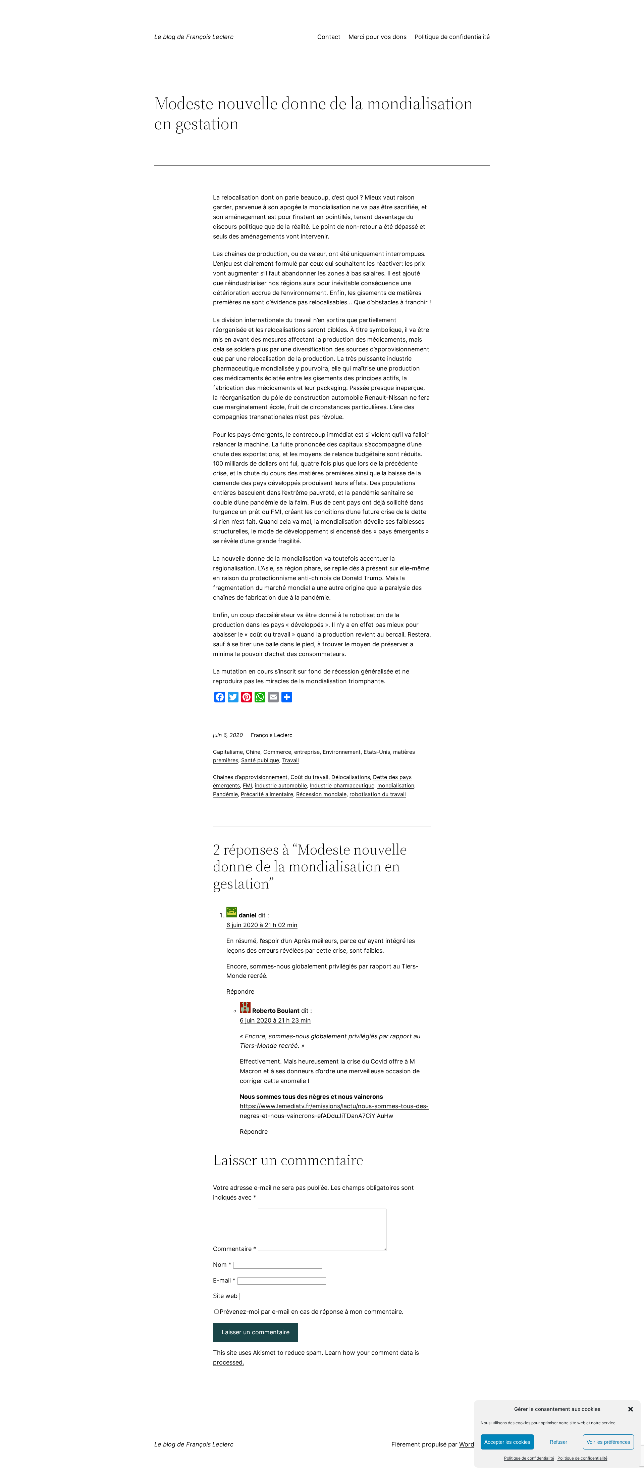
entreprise (307, 751)
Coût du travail (309, 777)
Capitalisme (228, 751)
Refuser (558, 1442)
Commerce (277, 751)
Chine (253, 751)
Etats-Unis (377, 751)
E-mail (224, 1280)
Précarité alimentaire (267, 794)
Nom (222, 1264)
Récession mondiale (321, 794)
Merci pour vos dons (377, 36)
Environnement (342, 751)
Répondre (240, 991)
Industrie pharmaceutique (342, 785)
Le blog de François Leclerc (193, 36)
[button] (630, 1409)
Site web (225, 1295)
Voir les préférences (608, 1442)
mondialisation (395, 785)
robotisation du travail (378, 794)
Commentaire (234, 1248)
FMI (247, 785)
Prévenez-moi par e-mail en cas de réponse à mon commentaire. (312, 1311)
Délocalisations (350, 777)
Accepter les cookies (507, 1442)
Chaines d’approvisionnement (250, 777)
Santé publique (260, 760)
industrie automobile (281, 785)
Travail (290, 760)
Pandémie (225, 794)
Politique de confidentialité (529, 1458)
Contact (328, 36)
